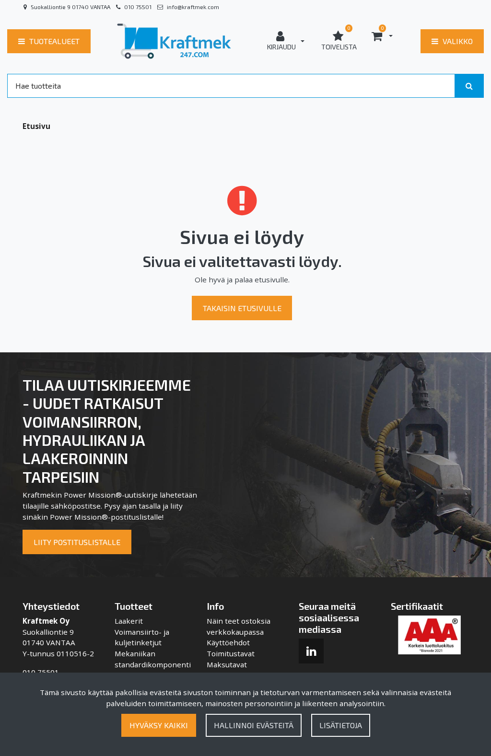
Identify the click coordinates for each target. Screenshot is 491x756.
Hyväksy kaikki (158, 725)
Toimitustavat (231, 653)
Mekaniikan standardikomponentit (153, 664)
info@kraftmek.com (193, 6)
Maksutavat (227, 664)
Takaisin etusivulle (242, 308)
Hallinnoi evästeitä (253, 725)
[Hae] (469, 86)
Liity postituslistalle (77, 542)
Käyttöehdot (228, 642)
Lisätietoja (340, 725)
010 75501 (138, 6)
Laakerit (129, 621)
